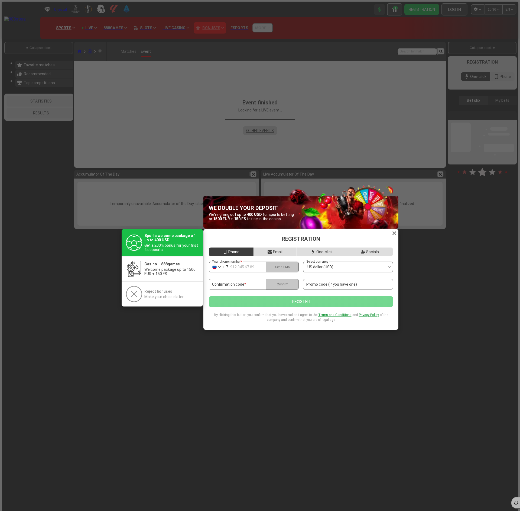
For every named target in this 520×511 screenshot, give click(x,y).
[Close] (394, 233)
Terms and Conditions (335, 315)
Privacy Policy (369, 315)
